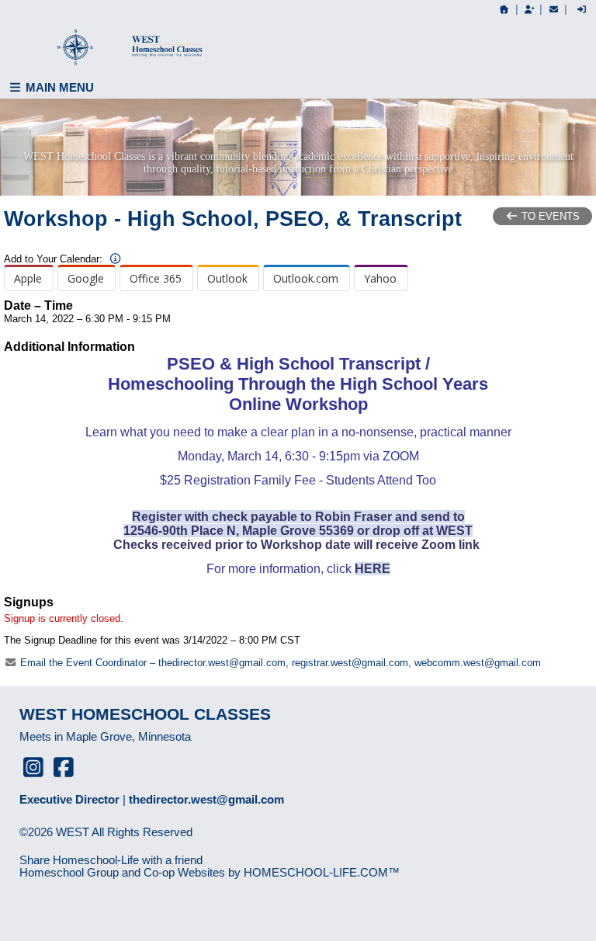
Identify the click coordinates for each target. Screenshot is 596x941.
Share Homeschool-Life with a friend (111, 860)
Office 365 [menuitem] (156, 278)
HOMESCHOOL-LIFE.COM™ (322, 872)
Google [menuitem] (86, 278)
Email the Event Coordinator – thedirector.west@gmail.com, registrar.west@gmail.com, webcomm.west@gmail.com (279, 662)
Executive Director (69, 799)
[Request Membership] (529, 9)
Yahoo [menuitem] (380, 278)
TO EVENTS (549, 216)
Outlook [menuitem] (227, 278)
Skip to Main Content (84, 845)
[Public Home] (504, 9)
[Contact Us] (553, 9)
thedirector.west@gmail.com (206, 799)
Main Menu (58, 87)
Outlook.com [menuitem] (305, 278)
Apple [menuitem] (28, 278)
